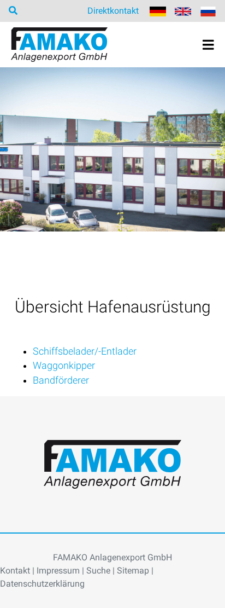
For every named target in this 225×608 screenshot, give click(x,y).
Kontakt (15, 570)
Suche (98, 570)
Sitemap (133, 570)
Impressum (58, 570)
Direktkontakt (113, 10)
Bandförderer (61, 380)
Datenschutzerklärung (42, 583)
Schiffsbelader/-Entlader (85, 351)
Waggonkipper (64, 365)
